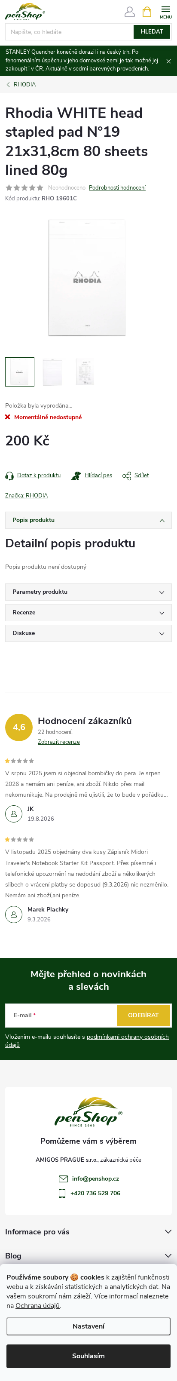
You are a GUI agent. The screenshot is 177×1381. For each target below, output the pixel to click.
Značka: (26, 496)
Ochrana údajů (37, 1305)
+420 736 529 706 (95, 1193)
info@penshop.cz (95, 1179)
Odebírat (143, 1015)
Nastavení (88, 1326)
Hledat (152, 32)
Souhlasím (88, 1356)
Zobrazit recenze (59, 742)
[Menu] (165, 11)
